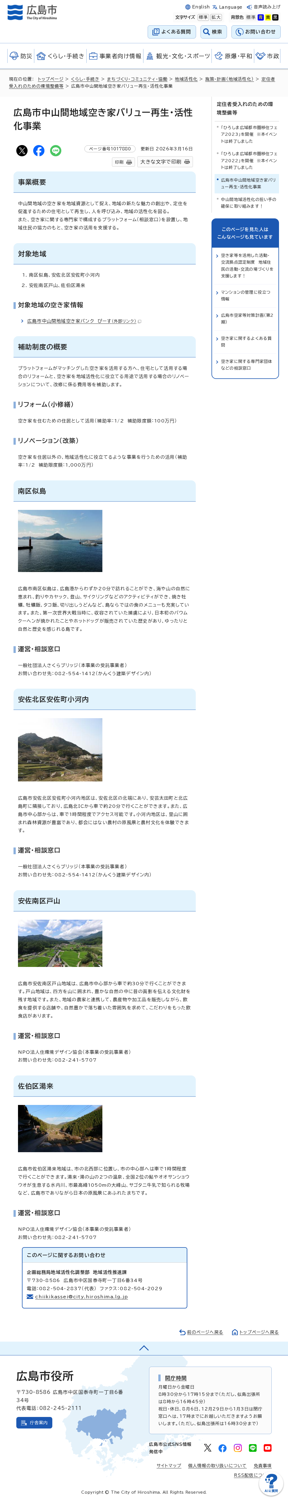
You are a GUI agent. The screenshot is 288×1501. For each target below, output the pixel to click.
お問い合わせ (260, 31)
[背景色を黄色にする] (268, 17)
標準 (203, 17)
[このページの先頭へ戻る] (144, 1348)
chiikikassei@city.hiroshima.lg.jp (81, 1296)
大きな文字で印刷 (160, 161)
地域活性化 (186, 79)
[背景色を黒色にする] (275, 17)
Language (230, 7)
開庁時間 (176, 1377)
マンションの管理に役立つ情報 (246, 295)
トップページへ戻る (259, 1332)
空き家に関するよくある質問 (246, 341)
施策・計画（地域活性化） (229, 79)
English (201, 7)
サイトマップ (169, 1466)
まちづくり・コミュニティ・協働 (137, 79)
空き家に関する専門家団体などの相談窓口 (246, 364)
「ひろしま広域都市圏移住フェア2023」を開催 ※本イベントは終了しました (249, 134)
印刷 (119, 162)
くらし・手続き (85, 79)
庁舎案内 (39, 1423)
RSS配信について (253, 1475)
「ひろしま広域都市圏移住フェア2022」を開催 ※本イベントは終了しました (249, 160)
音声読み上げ (267, 7)
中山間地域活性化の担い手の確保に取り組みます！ (249, 202)
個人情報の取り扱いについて (217, 1466)
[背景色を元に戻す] (251, 17)
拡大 (215, 17)
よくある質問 (176, 31)
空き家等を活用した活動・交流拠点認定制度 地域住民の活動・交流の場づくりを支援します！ (247, 265)
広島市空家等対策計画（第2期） (247, 318)
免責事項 (263, 1466)
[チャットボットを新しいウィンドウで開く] (271, 1494)
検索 (217, 31)
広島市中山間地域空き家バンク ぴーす (81, 321)
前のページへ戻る (205, 1332)
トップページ (51, 79)
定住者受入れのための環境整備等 (245, 108)
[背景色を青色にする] (261, 17)
